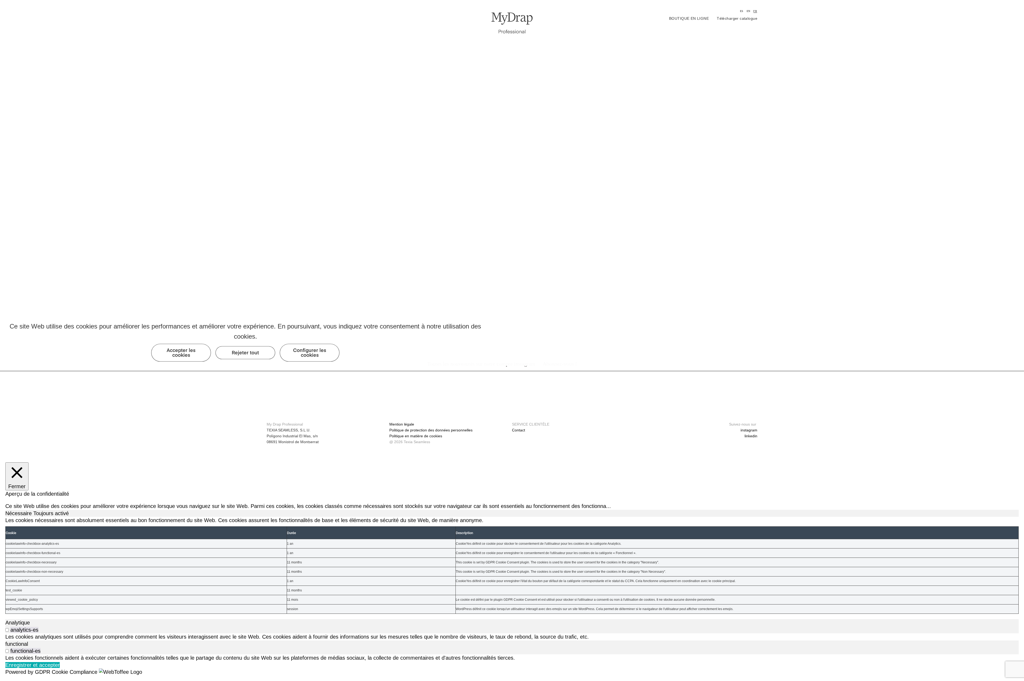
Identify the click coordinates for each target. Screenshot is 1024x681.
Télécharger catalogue (737, 18)
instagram (749, 430)
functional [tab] (16, 644)
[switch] (7, 630)
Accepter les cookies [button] (181, 352)
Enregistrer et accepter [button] (32, 665)
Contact (518, 430)
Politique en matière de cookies (415, 436)
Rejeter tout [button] (245, 352)
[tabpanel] (512, 565)
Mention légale (401, 424)
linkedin (751, 436)
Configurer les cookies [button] (309, 352)
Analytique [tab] (17, 623)
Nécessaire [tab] (19, 513)
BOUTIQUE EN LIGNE (689, 18)
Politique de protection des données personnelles (431, 430)
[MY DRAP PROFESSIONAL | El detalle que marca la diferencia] (512, 22)
